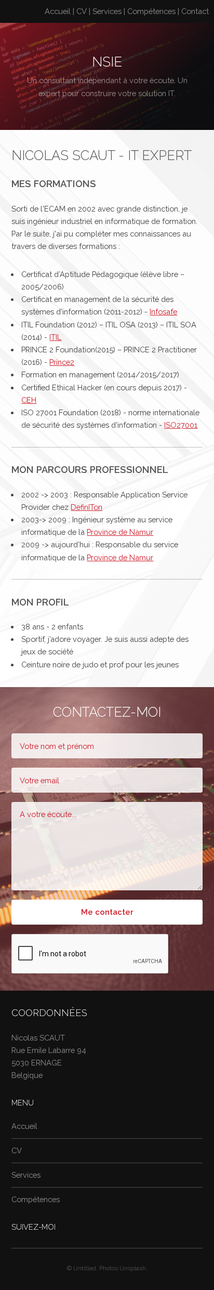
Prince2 (61, 362)
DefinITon (86, 507)
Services (107, 11)
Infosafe (163, 311)
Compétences (151, 11)
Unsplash (132, 1268)
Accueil (58, 11)
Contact (195, 11)
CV (81, 11)
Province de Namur (120, 532)
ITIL (55, 337)
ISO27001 (180, 424)
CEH (28, 400)
